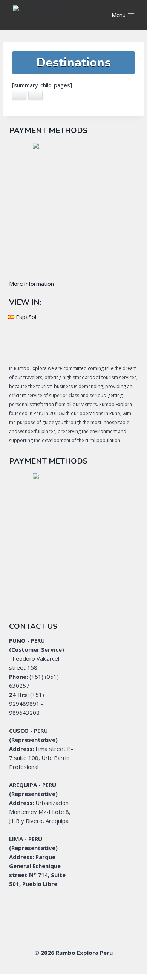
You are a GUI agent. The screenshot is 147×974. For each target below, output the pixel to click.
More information (31, 283)
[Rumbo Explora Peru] (50, 15)
